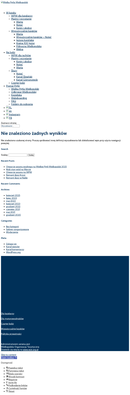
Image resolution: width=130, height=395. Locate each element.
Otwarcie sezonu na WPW (19, 172)
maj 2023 (11, 201)
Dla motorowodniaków (12, 318)
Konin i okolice (24, 27)
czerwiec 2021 (13, 209)
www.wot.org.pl (30, 349)
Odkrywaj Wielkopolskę (23, 91)
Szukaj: (4, 155)
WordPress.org (13, 252)
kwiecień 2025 (13, 195)
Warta (19, 21)
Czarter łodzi (18, 82)
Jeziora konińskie (25, 40)
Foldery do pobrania (22, 104)
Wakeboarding (19, 98)
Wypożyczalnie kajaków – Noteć (33, 37)
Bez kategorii (12, 226)
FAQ (13, 101)
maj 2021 (10, 212)
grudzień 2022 (13, 206)
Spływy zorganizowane (17, 229)
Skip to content (8, 354)
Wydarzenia (12, 232)
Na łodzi (10, 52)
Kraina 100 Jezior (25, 43)
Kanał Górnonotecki (27, 79)
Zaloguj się (11, 244)
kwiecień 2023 (13, 203)
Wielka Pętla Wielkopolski (25, 88)
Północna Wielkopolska (29, 46)
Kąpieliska (16, 94)
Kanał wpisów (13, 246)
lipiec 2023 (11, 198)
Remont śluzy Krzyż (15, 175)
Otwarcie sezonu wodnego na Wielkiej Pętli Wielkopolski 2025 (36, 166)
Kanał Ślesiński (24, 76)
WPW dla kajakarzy (21, 15)
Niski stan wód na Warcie (18, 169)
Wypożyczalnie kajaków (24, 31)
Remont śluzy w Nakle (17, 177)
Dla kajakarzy (7, 313)
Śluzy (14, 70)
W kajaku (11, 12)
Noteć (19, 24)
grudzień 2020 (13, 215)
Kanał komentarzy (15, 249)
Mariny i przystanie (21, 18)
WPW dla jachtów (21, 55)
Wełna (19, 49)
